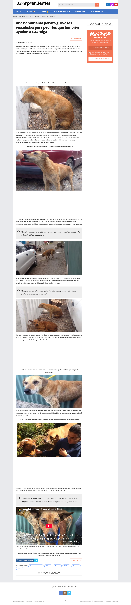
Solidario (79, 12)
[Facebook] (61, 593)
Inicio (18, 12)
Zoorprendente (17, 601)
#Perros (48, 565)
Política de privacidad (112, 601)
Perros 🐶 (31, 12)
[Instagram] (65, 593)
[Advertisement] (49, 69)
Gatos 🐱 (45, 12)
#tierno (19, 568)
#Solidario (57, 565)
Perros (37, 16)
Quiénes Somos (98, 601)
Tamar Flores (21, 42)
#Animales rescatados (36, 565)
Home (15, 16)
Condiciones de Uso (85, 601)
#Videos (66, 565)
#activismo (76, 565)
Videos (52, 16)
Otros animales (61, 12)
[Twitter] (69, 593)
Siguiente (75, 38)
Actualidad (96, 12)
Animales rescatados (26, 16)
